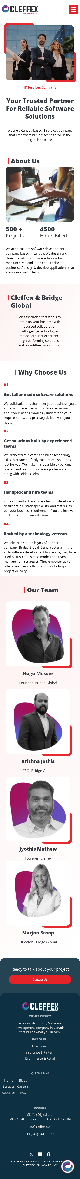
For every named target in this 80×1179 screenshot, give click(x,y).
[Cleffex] (20, 9)
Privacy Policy (46, 1165)
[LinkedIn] (40, 1154)
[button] (73, 9)
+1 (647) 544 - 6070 (40, 1134)
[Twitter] (31, 1154)
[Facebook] (48, 1154)
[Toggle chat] (67, 1166)
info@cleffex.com (40, 1126)
